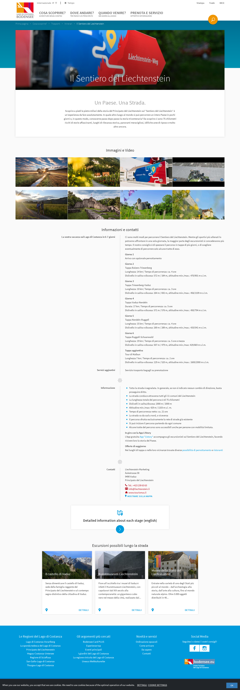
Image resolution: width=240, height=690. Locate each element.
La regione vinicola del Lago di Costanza (93, 657)
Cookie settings (157, 685)
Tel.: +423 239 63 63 (137, 485)
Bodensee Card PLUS (93, 641)
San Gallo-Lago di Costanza (40, 661)
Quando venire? (112, 13)
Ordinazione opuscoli (146, 641)
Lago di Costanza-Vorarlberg (40, 641)
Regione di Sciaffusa (40, 657)
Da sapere (147, 649)
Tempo (70, 2)
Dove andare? (82, 13)
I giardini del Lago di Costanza (93, 653)
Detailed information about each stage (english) (120, 520)
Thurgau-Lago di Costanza (40, 665)
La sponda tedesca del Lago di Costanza (40, 645)
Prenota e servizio (146, 13)
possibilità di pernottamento (196, 450)
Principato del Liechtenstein (40, 649)
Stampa (200, 2)
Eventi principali (93, 649)
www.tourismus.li (137, 492)
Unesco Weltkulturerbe (93, 661)
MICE (222, 2)
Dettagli (142, 685)
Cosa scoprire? (52, 13)
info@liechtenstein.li (139, 488)
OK (232, 685)
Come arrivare (146, 645)
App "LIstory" (146, 436)
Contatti (146, 653)
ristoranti (218, 450)
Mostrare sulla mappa (139, 496)
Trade (212, 2)
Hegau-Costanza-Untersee (40, 653)
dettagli (84, 610)
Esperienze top (93, 645)
